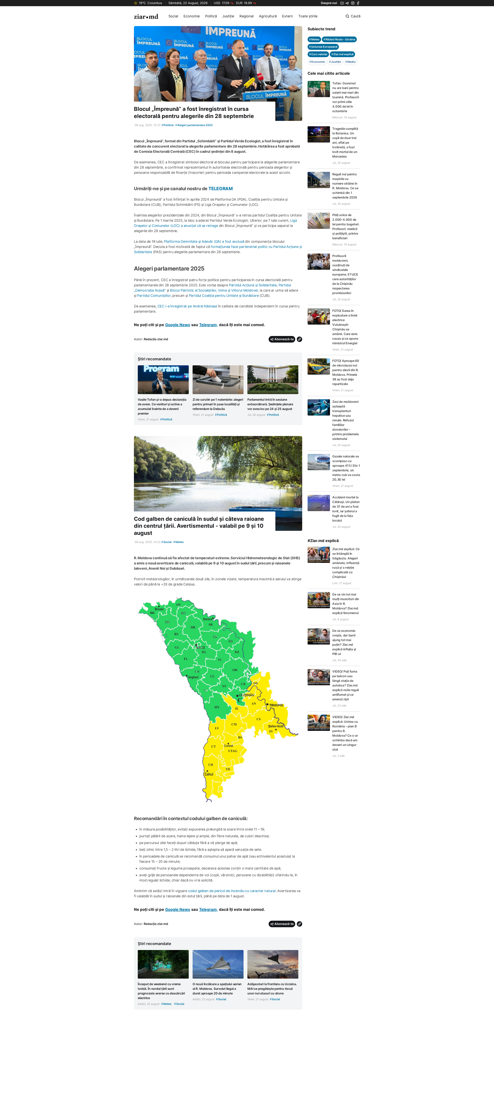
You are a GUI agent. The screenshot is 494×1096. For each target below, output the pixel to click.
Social (173, 16)
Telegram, (208, 324)
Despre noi (329, 3)
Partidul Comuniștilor (153, 296)
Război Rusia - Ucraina (339, 39)
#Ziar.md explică (323, 540)
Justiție (228, 16)
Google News (177, 324)
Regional (246, 16)
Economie (192, 16)
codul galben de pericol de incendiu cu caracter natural (232, 891)
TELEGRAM (220, 188)
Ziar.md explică (342, 54)
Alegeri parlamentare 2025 (194, 125)
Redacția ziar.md (156, 339)
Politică (211, 16)
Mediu (350, 62)
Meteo (178, 542)
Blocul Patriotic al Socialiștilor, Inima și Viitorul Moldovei (214, 290)
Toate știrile (307, 16)
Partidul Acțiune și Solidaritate (253, 285)
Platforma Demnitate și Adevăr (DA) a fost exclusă (204, 241)
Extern (287, 16)
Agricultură (268, 16)
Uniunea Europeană (323, 46)
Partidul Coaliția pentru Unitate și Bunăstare (224, 296)
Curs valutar (318, 54)
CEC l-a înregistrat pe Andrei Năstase (187, 306)
